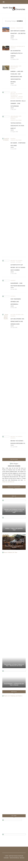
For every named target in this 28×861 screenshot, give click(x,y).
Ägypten (13, 92)
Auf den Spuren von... (17, 314)
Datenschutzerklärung (14, 857)
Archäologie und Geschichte (16, 67)
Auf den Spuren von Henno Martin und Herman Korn (17, 321)
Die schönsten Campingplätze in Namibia (16, 53)
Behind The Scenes (16, 93)
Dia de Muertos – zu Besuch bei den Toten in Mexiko (14, 684)
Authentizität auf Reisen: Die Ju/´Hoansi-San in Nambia (18, 267)
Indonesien (14, 96)
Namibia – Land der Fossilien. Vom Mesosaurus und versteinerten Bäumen (17, 76)
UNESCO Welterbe (16, 120)
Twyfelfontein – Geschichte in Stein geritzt (17, 125)
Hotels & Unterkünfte (18, 46)
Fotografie (14, 95)
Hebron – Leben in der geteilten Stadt (14, 529)
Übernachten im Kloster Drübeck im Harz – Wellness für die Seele (14, 665)
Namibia (13, 28)
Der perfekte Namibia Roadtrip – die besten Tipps (18, 33)
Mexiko (21, 96)
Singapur (19, 98)
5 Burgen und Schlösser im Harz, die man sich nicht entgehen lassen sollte (14, 511)
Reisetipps (19, 28)
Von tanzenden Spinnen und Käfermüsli (16, 301)
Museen (13, 262)
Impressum (22, 857)
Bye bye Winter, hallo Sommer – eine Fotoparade (18, 103)
